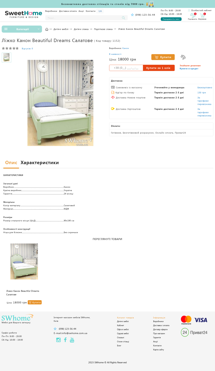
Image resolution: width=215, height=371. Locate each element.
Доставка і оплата (161, 325)
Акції (81, 11)
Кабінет (120, 325)
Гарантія (157, 337)
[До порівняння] (183, 57)
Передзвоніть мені (171, 19)
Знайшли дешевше (190, 65)
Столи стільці (123, 341)
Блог (119, 345)
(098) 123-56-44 (145, 14)
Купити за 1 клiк (158, 68)
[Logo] (23, 14)
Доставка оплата (68, 11)
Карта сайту (158, 349)
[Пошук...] (124, 17)
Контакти (91, 11)
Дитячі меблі (123, 321)
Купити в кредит (189, 68)
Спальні (120, 337)
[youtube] (72, 340)
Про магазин (159, 333)
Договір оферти (160, 329)
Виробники (51, 11)
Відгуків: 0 (27, 48)
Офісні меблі (123, 329)
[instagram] (58, 340)
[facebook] (65, 340)
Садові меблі (123, 333)
